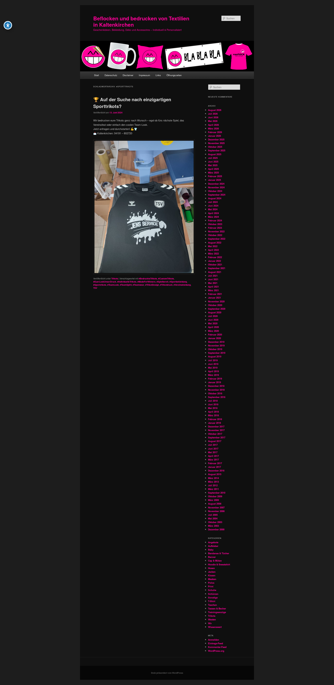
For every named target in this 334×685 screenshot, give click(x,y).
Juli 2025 (213, 158)
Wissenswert (215, 627)
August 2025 (214, 154)
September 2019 (216, 352)
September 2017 (216, 437)
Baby (210, 549)
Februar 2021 (215, 294)
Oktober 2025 (215, 146)
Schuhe (212, 590)
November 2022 (216, 231)
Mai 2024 (212, 209)
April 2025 (213, 169)
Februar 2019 (215, 378)
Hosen (211, 568)
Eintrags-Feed (215, 643)
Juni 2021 (213, 279)
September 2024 (216, 194)
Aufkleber (213, 546)
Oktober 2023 (215, 224)
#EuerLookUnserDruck (104, 281)
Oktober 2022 (215, 235)
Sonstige (213, 597)
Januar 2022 (214, 260)
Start (96, 75)
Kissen (211, 575)
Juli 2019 (213, 360)
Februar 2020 (215, 334)
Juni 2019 (213, 364)
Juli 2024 (213, 202)
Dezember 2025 (216, 139)
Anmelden (213, 639)
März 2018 (213, 415)
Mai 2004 (212, 518)
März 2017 (213, 459)
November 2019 (216, 345)
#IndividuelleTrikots (126, 281)
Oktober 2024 (215, 191)
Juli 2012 (213, 485)
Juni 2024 (213, 205)
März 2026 (213, 128)
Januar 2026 (214, 135)
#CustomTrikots (166, 278)
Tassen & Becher (217, 608)
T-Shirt (211, 601)
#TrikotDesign (152, 284)
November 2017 (216, 430)
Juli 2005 (213, 514)
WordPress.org (216, 650)
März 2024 (213, 216)
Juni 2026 (213, 117)
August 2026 (214, 110)
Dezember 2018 (216, 386)
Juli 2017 (213, 444)
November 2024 (216, 187)
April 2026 (213, 124)
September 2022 (216, 238)
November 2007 (216, 507)
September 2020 (216, 308)
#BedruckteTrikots (148, 278)
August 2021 (214, 272)
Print (210, 586)
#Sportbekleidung (178, 281)
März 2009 (213, 500)
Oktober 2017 (215, 433)
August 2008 (214, 503)
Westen (212, 619)
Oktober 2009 (215, 496)
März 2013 (213, 481)
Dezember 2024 (216, 183)
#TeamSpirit (126, 284)
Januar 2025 (214, 179)
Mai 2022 (212, 246)
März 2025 (213, 172)
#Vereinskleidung (182, 284)
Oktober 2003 (215, 522)
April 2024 (213, 213)
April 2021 (213, 286)
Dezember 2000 (216, 529)
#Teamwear (138, 284)
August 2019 (214, 356)
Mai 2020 (212, 323)
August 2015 (214, 474)
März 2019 (213, 375)
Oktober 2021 (215, 264)
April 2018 (213, 411)
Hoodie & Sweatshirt (219, 564)
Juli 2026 (213, 113)
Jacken (212, 571)
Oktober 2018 (215, 393)
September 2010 (216, 492)
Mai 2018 (212, 408)
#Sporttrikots (99, 284)
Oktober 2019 (215, 349)
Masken (212, 579)
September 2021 (216, 268)
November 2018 (216, 389)
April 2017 (213, 456)
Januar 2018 (214, 422)
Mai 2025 (212, 165)
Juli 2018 (213, 400)
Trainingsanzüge (217, 612)
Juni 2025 (213, 161)
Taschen (212, 604)
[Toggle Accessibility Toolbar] (8, 25)
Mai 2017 (212, 452)
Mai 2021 (212, 283)
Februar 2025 (215, 176)
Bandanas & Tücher (218, 553)
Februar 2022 (215, 257)
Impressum (144, 75)
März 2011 (213, 489)
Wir (210, 623)
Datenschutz (111, 75)
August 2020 (214, 312)
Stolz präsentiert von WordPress (167, 672)
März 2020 (213, 330)
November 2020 (216, 301)
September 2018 (216, 397)
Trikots (114, 278)
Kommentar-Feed (217, 647)
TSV (95, 287)
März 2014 (213, 478)
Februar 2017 (215, 463)
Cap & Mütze (215, 560)
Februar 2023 (215, 227)
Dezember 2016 (216, 470)
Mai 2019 (212, 367)
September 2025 (216, 150)
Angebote (213, 542)
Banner (212, 557)
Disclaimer (128, 75)
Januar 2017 (214, 467)
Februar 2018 (215, 419)
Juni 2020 (213, 319)
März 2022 (213, 253)
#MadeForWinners (146, 281)
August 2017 (214, 441)
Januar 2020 (214, 338)
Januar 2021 (214, 297)
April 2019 (213, 371)
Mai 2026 (212, 121)
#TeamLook (113, 284)
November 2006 (216, 511)
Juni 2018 (213, 404)
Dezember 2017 (216, 426)
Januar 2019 (214, 382)
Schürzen (213, 593)
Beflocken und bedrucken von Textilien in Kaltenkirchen (141, 21)
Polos (211, 582)
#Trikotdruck (166, 284)
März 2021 (213, 290)
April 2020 (213, 327)
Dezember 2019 (216, 341)
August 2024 (214, 198)
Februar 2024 (215, 220)
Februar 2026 (215, 132)
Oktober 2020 (215, 305)
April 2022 (213, 249)
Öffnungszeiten (174, 75)
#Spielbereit (162, 281)
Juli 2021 (213, 275)
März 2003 (213, 525)
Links (158, 75)
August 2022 (214, 242)
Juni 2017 (213, 448)
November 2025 (216, 143)
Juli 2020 (213, 316)
